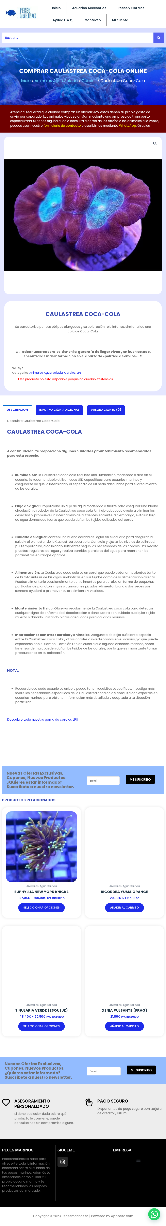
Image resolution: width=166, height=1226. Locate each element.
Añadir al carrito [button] (124, 908)
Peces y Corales (131, 8)
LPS (79, 373)
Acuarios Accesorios (89, 8)
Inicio (56, 8)
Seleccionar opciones (41, 908)
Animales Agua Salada (56, 80)
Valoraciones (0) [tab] (106, 410)
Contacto (93, 20)
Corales (89, 80)
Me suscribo (140, 779)
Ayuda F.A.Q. (63, 20)
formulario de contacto (62, 125)
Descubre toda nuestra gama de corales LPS (42, 719)
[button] (155, 143)
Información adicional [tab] (59, 410)
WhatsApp (127, 125)
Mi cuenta (120, 20)
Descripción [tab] (17, 410)
